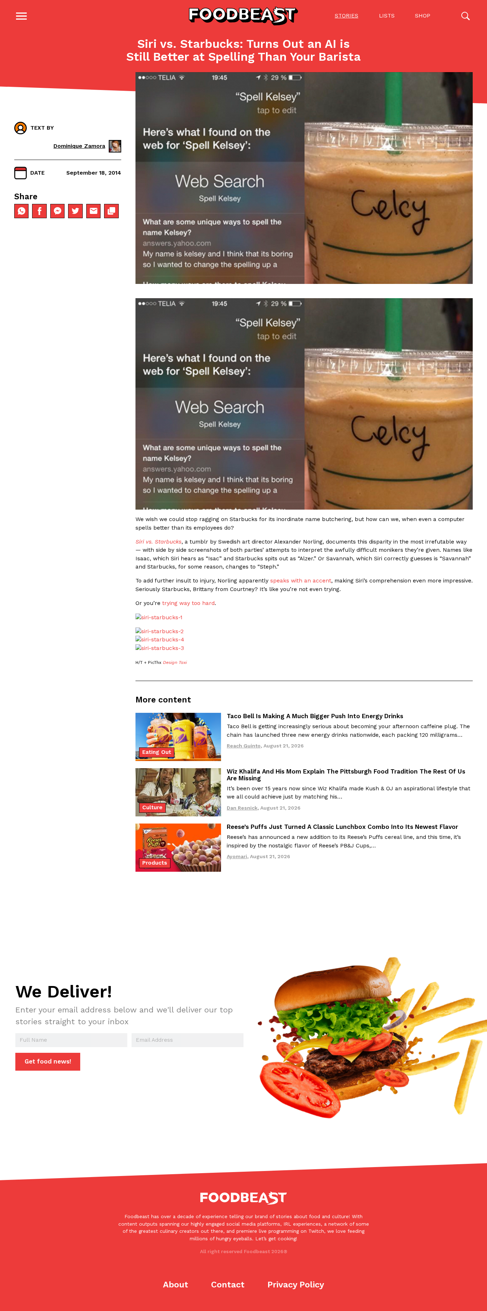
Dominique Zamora (79, 146)
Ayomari (237, 856)
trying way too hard (188, 603)
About (175, 1285)
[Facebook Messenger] (57, 211)
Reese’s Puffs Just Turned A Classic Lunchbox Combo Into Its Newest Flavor (342, 826)
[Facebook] (39, 211)
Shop (422, 15)
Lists (387, 15)
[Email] (93, 211)
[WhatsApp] (21, 211)
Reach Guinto (244, 746)
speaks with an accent (300, 580)
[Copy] (111, 211)
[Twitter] (75, 211)
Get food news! (48, 1061)
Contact (228, 1285)
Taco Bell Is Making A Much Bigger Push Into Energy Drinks (315, 716)
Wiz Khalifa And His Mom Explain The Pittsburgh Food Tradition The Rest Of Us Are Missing (346, 775)
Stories (346, 15)
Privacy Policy (295, 1285)
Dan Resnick (242, 808)
